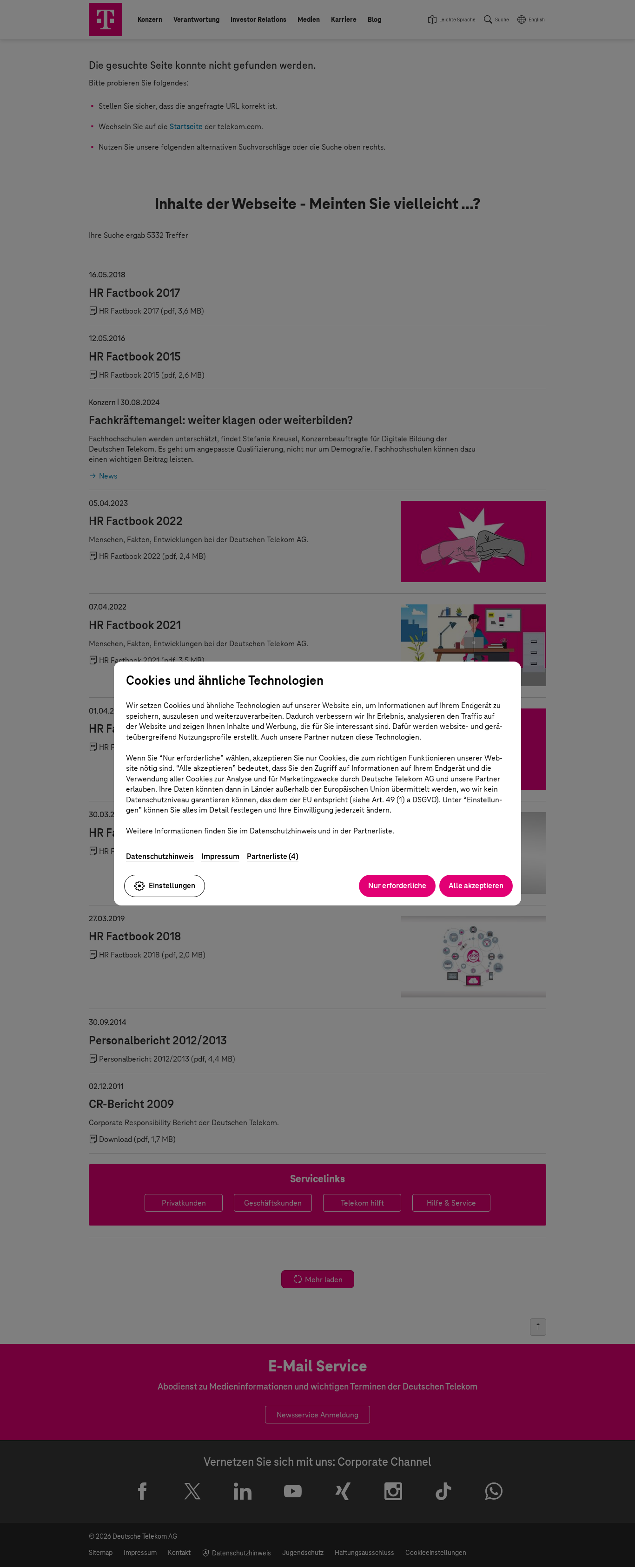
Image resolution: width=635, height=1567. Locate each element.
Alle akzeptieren (476, 886)
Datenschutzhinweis (160, 856)
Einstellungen (172, 886)
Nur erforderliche (397, 886)
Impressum (220, 856)
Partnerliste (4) (272, 856)
